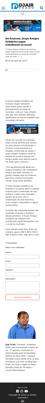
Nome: (8, 252)
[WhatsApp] (3, 8)
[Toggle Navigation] (22, 13)
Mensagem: (10, 279)
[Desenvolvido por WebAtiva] (22, 401)
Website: (9, 270)
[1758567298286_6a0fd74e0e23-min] (22, 130)
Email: (8, 261)
